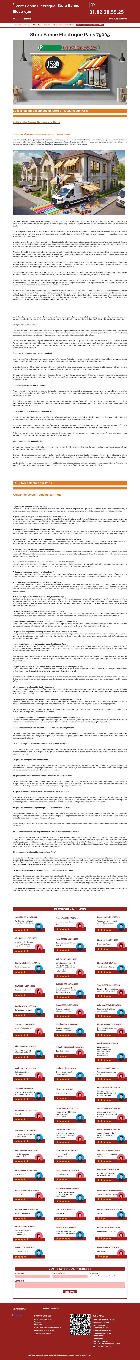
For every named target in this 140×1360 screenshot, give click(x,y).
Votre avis (19, 1281)
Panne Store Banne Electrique (104, 1320)
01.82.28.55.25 (49, 1330)
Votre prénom (58, 1273)
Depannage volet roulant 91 (103, 1322)
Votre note (95, 1273)
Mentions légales (19, 1309)
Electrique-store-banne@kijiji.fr (50, 1327)
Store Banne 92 (98, 1338)
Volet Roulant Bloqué (101, 1328)
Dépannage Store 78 (100, 1325)
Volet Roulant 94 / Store (102, 1330)
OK (109, 1355)
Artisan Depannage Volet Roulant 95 (107, 1344)
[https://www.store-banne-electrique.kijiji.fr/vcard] (80, 1324)
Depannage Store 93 (100, 1341)
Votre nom (19, 1273)
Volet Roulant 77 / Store (102, 1333)
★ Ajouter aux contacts (102, 1346)
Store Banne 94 (98, 1336)
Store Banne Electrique (22, 19)
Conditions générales (50, 1308)
